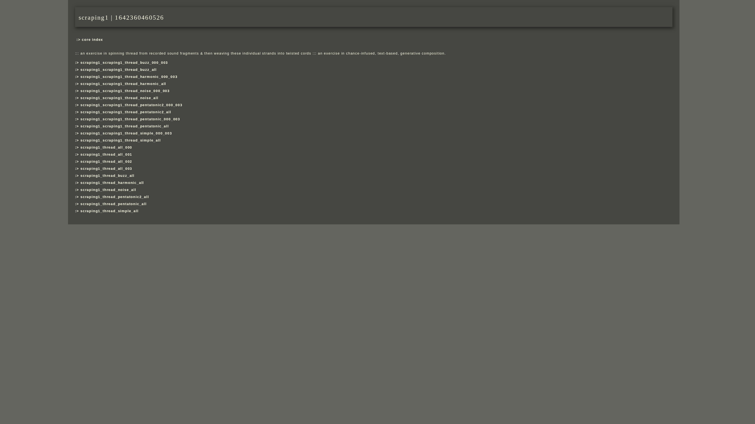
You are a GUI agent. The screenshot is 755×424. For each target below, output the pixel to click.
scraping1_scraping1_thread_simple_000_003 (126, 133)
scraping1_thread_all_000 (106, 147)
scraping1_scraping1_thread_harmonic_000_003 (128, 77)
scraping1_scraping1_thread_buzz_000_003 (124, 63)
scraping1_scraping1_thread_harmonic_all (123, 84)
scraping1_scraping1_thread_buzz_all (118, 70)
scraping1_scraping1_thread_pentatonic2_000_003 (131, 105)
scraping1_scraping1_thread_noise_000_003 (125, 91)
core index (92, 40)
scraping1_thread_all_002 (106, 162)
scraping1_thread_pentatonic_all (113, 204)
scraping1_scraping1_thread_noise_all (119, 98)
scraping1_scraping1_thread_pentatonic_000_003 (130, 119)
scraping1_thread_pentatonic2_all (114, 197)
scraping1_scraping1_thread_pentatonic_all (124, 126)
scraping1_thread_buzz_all (107, 176)
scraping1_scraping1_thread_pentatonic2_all (125, 112)
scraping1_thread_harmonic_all (112, 183)
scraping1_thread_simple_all (109, 211)
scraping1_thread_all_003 (106, 169)
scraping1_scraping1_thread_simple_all (120, 140)
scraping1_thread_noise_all (108, 190)
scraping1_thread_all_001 (106, 154)
